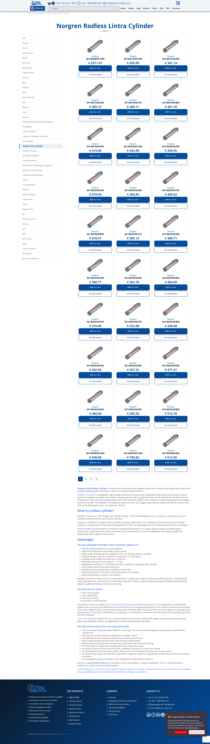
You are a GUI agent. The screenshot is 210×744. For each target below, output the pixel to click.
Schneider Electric (28, 219)
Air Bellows (27, 126)
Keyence (25, 107)
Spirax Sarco (27, 239)
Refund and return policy (119, 704)
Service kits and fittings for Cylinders (38, 165)
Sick (23, 229)
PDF (167, 8)
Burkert (25, 48)
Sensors (26, 189)
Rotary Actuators (30, 151)
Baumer (25, 43)
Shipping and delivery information (123, 701)
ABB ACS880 (74, 697)
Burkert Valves (75, 724)
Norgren (25, 117)
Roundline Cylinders (31, 155)
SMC (24, 234)
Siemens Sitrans (75, 705)
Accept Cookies (180, 732)
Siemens (25, 224)
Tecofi (24, 244)
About (131, 8)
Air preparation (29, 185)
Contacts (176, 8)
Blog (138, 8)
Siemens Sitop (75, 709)
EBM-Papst (26, 63)
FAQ (161, 8)
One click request (95, 75)
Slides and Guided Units (33, 170)
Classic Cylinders (30, 131)
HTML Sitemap (64, 734)
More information (191, 728)
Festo (24, 92)
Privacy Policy (114, 711)
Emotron (25, 77)
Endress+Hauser (28, 73)
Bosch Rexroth (27, 53)
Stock (154, 8)
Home (123, 8)
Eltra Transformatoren (30, 258)
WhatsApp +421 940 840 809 (162, 704)
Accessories (28, 199)
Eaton (24, 82)
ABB (23, 38)
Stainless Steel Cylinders (33, 175)
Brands (146, 8)
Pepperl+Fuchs (27, 209)
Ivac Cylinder (28, 141)
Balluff (24, 58)
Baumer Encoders (76, 712)
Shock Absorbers (30, 160)
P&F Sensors (74, 720)
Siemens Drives (75, 701)
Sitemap (112, 697)
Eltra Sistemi (27, 253)
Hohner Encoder (28, 97)
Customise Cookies (197, 732)
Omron (25, 204)
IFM (23, 102)
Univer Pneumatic (29, 248)
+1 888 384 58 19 (162, 701)
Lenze (24, 112)
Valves (25, 180)
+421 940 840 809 (91, 3)
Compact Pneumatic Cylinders (35, 136)
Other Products (29, 194)
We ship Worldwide (117, 708)
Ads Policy (113, 714)
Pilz (23, 214)
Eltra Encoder (27, 68)
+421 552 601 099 (161, 697)
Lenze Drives (74, 716)
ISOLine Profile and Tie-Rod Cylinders (38, 122)
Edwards (25, 87)
